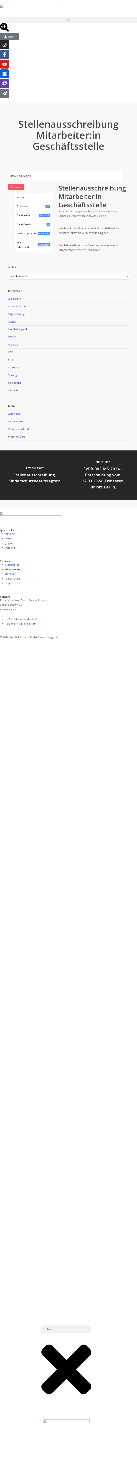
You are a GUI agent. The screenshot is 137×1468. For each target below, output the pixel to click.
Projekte (13, 344)
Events (12, 321)
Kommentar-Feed (18, 429)
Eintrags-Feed (16, 421)
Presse (12, 337)
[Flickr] (4, 73)
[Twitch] (4, 83)
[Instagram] (4, 44)
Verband (13, 390)
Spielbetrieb (15, 382)
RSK (10, 352)
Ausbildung (14, 298)
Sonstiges (13, 375)
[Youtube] (4, 64)
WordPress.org (16, 436)
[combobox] (66, 1329)
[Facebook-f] (4, 54)
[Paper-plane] (4, 93)
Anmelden (14, 413)
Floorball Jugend (17, 329)
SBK (10, 359)
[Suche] (43, 1409)
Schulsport (14, 367)
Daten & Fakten (17, 306)
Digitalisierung (16, 314)
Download (16, 187)
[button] (68, 20)
